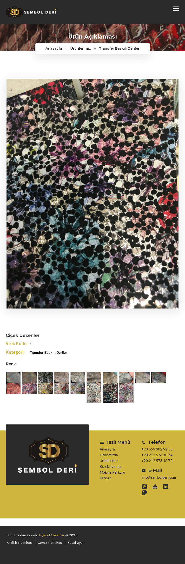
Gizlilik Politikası (20, 542)
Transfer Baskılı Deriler (119, 48)
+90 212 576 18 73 (156, 460)
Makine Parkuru (112, 472)
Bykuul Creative (51, 535)
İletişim (106, 478)
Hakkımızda (109, 455)
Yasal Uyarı (76, 542)
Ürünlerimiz (80, 48)
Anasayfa (54, 48)
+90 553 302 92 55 (156, 449)
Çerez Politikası (50, 542)
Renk (11, 364)
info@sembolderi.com (158, 477)
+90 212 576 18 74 (156, 455)
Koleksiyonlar (111, 466)
